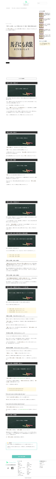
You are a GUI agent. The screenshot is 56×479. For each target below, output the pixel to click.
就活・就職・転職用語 (20, 475)
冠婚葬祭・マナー (20, 464)
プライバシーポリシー (42, 464)
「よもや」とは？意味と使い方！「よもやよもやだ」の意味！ (47, 25)
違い (18, 469)
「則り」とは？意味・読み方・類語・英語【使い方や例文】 (47, 19)
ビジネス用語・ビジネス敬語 (21, 467)
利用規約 (41, 463)
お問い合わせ (41, 466)
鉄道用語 (19, 471)
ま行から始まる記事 (21, 456)
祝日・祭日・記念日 (29, 469)
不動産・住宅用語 (20, 472)
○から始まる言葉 (42, 462)
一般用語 (28, 462)
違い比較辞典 (41, 467)
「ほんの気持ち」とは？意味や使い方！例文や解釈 (47, 30)
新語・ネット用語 (29, 466)
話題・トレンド (20, 470)
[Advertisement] (21, 17)
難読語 (18, 466)
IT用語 (18, 462)
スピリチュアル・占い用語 (21, 473)
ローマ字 (28, 470)
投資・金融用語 (29, 472)
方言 (27, 467)
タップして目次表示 (21, 78)
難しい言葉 (19, 468)
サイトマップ (41, 465)
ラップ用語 (19, 474)
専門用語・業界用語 (29, 464)
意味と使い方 (19, 463)
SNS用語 (28, 474)
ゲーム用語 (28, 468)
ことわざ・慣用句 (20, 465)
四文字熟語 (28, 465)
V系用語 (28, 471)
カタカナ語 (28, 463)
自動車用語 (28, 473)
